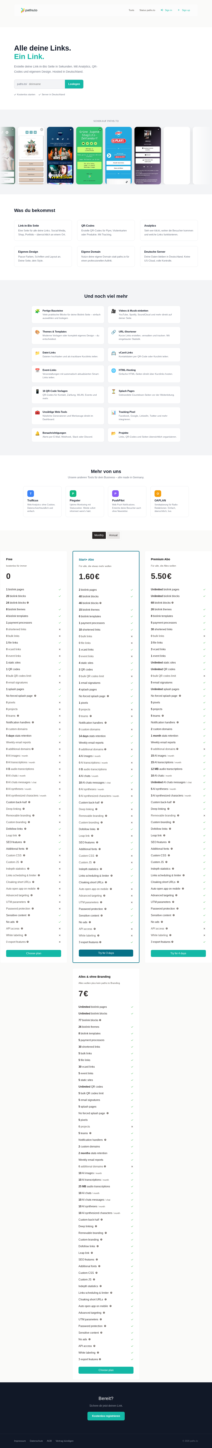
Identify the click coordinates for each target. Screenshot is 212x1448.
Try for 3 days (106, 953)
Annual (113, 535)
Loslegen (74, 84)
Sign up (185, 10)
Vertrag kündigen (65, 1441)
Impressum (20, 1441)
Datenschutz (36, 1441)
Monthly (99, 535)
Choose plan (33, 953)
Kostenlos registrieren (106, 1416)
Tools (131, 10)
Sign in (168, 10)
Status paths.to (147, 10)
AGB (49, 1441)
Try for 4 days (178, 953)
